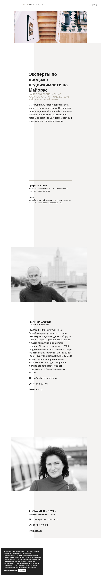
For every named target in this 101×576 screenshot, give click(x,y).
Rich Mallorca (33, 5)
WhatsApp (36, 389)
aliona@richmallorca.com (45, 519)
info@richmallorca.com (44, 378)
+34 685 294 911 (39, 383)
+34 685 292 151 (39, 525)
